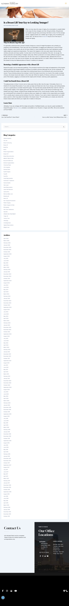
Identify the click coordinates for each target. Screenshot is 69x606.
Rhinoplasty (6, 207)
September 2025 (7, 254)
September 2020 (7, 387)
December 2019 (7, 407)
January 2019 (7, 431)
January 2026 (7, 245)
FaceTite (6, 176)
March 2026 (6, 240)
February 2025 (7, 269)
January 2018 (7, 456)
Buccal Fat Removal (8, 160)
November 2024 (7, 276)
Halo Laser (6, 185)
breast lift (45, 36)
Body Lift (6, 145)
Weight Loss (6, 227)
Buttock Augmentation (9, 162)
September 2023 (7, 307)
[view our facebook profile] (40, 556)
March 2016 (6, 505)
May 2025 (6, 263)
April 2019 (6, 425)
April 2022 (6, 345)
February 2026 (7, 242)
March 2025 (6, 267)
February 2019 (7, 429)
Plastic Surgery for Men (9, 205)
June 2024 (6, 287)
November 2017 (7, 460)
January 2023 (7, 325)
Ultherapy (6, 220)
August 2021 (6, 363)
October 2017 (7, 463)
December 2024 (7, 274)
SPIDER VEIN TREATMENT (10, 214)
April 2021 (6, 371)
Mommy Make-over (8, 194)
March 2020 (6, 400)
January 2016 (7, 509)
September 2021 (7, 360)
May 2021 (6, 369)
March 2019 (6, 427)
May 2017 (6, 474)
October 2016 (7, 489)
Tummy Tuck (7, 218)
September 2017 (7, 465)
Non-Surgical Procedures (9, 200)
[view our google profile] (45, 556)
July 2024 (6, 285)
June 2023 (6, 314)
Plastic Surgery (7, 202)
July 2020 (6, 391)
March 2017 (6, 478)
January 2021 (7, 378)
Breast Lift (6, 154)
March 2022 (6, 347)
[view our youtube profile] (47, 556)
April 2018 (6, 451)
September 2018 (7, 440)
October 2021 (7, 358)
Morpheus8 (6, 196)
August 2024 (7, 283)
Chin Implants (7, 167)
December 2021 (7, 354)
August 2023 (7, 309)
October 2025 (7, 251)
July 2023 (6, 311)
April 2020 (6, 398)
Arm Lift (5, 140)
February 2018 (7, 454)
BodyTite (6, 147)
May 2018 (6, 449)
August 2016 (6, 494)
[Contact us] (64, 590)
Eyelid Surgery (7, 171)
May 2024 (6, 289)
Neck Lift (6, 198)
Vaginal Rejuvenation (8, 225)
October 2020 (7, 385)
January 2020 (7, 405)
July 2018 (6, 445)
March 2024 (6, 294)
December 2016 (7, 485)
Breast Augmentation (9, 151)
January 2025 (7, 271)
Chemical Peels (7, 165)
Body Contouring (8, 142)
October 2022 (7, 331)
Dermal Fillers (7, 169)
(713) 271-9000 (45, 552)
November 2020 (7, 382)
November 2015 (7, 514)
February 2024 (7, 296)
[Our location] (66, 590)
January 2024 (7, 298)
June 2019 (6, 420)
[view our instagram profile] (43, 556)
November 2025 (7, 249)
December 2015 (7, 511)
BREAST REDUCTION (8, 158)
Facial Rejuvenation (8, 178)
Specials (6, 211)
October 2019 (7, 411)
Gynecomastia (7, 182)
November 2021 (7, 356)
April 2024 (6, 291)
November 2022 (7, 329)
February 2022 (7, 349)
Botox (5, 149)
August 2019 (6, 416)
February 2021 (7, 376)
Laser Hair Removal (8, 189)
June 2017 (6, 471)
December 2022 (7, 327)
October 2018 (7, 438)
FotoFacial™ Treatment (9, 180)
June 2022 (6, 340)
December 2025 (7, 247)
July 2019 (6, 418)
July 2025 (6, 258)
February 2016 (7, 507)
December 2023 (7, 300)
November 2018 (7, 436)
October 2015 (7, 516)
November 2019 (7, 409)
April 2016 (6, 503)
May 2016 (6, 500)
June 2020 (6, 394)
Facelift (5, 174)
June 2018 (6, 447)
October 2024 (7, 278)
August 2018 (6, 443)
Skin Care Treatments (9, 209)
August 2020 (7, 389)
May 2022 (6, 343)
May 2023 (6, 316)
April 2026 (6, 238)
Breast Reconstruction (9, 156)
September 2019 (7, 414)
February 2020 (7, 403)
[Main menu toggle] (66, 3)
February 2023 (7, 323)
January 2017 (7, 483)
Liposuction (6, 191)
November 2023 (7, 303)
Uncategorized (7, 222)
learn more (18, 108)
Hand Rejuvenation (8, 187)
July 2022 (6, 338)
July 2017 (6, 469)
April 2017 (6, 476)
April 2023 (6, 318)
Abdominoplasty (7, 138)
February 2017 (7, 480)
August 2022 (7, 336)
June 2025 (6, 260)
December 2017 (7, 458)
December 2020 (7, 380)
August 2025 (7, 256)
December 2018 (7, 434)
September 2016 (7, 491)
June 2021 (6, 367)
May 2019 (6, 422)
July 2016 (6, 496)
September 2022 (7, 334)
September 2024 (7, 280)
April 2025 (6, 265)
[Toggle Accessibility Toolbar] (3, 597)
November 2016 (7, 487)
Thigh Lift (6, 216)
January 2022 (7, 351)
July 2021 (6, 365)
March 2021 (6, 374)
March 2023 (6, 320)
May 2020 (6, 396)
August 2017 (6, 467)
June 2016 (6, 498)
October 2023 (7, 305)
